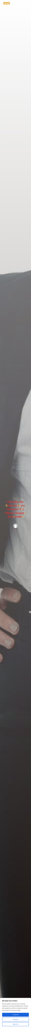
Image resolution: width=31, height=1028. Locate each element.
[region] (15, 1013)
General (15, 498)
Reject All (15, 1024)
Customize (15, 1019)
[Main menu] (28, 3)
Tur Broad (5, 3)
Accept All (15, 1015)
